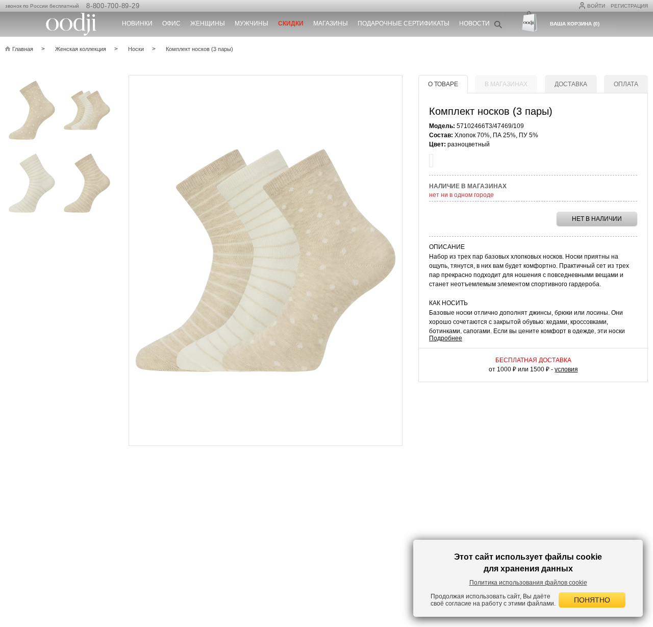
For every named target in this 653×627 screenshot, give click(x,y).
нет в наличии (597, 218)
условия (566, 369)
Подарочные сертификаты (403, 23)
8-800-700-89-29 (112, 6)
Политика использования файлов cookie (528, 582)
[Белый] (431, 160)
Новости (474, 23)
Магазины (330, 23)
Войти (596, 6)
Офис (171, 23)
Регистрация (629, 6)
